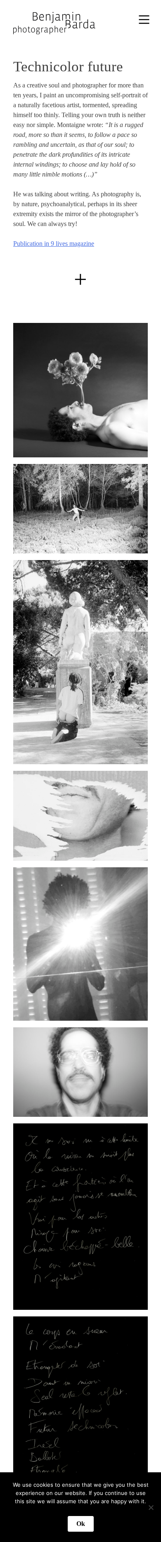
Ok (80, 1523)
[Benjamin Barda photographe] (53, 19)
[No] (151, 1507)
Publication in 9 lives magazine (53, 243)
